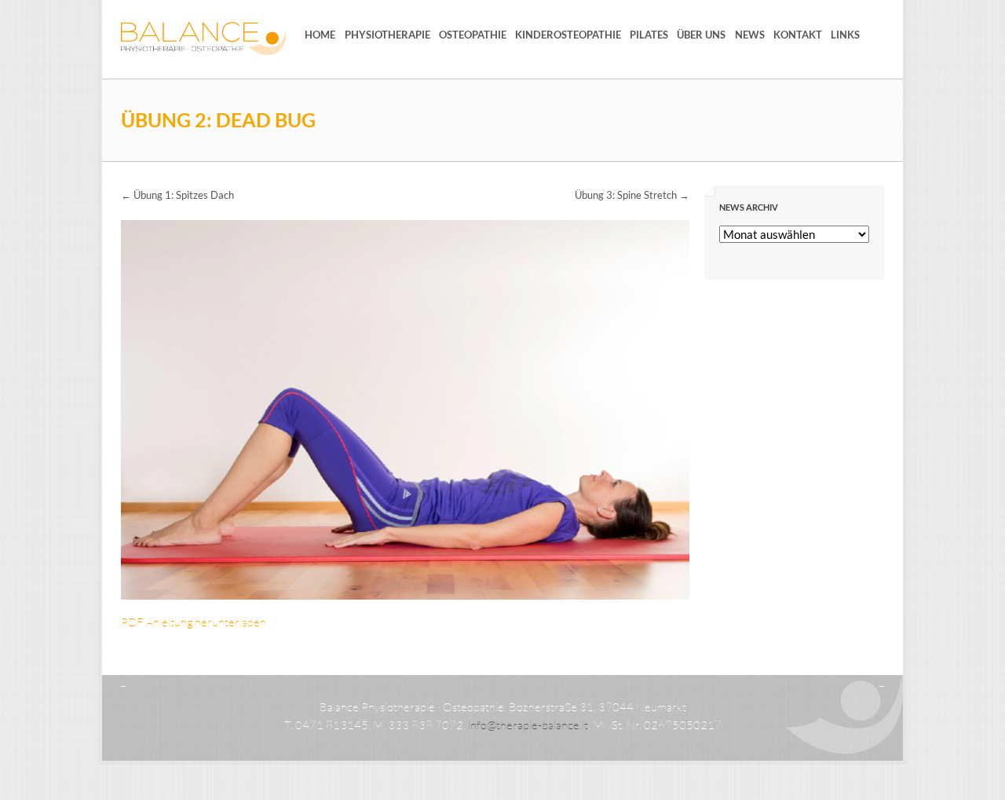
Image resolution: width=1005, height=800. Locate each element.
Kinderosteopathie (568, 34)
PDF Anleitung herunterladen (193, 622)
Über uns (701, 34)
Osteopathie (472, 34)
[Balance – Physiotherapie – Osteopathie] (203, 38)
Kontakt (797, 34)
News (750, 34)
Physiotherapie (387, 34)
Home (320, 34)
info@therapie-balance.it (528, 724)
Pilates (649, 34)
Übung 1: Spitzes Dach (177, 195)
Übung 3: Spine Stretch (632, 195)
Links (845, 34)
